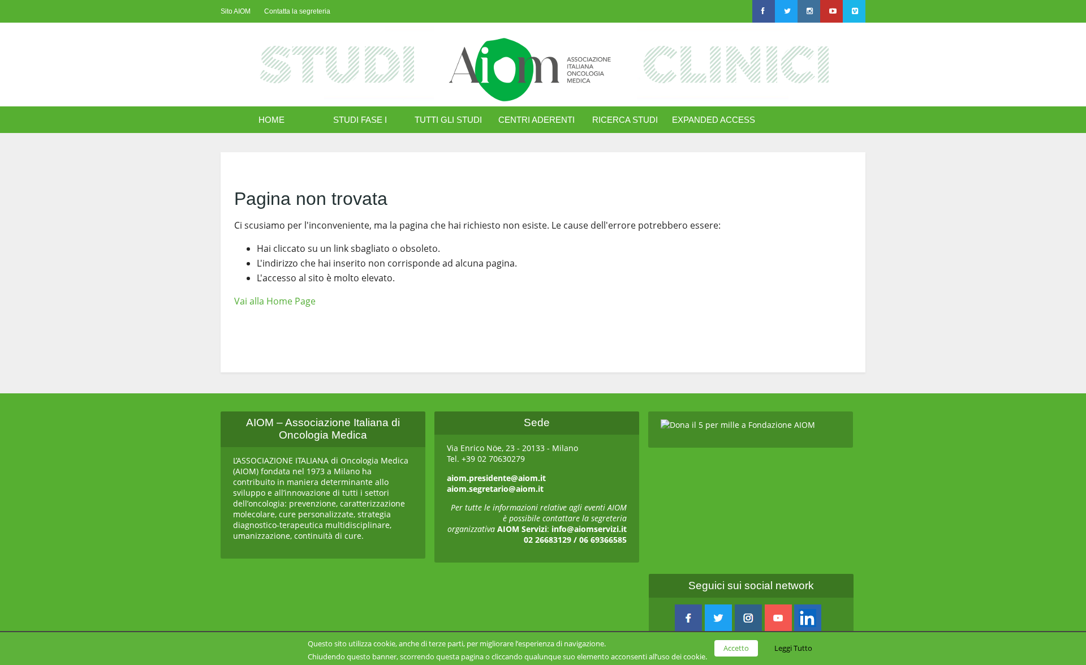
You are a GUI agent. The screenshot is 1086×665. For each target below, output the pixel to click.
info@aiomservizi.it (589, 529)
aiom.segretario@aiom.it (495, 488)
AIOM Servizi (522, 529)
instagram (748, 618)
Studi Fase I (360, 120)
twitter (718, 618)
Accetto (736, 648)
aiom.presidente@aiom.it (496, 478)
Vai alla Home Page (275, 301)
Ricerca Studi (625, 120)
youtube (778, 618)
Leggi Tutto (793, 648)
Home (271, 120)
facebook (688, 618)
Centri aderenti (536, 120)
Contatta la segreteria (297, 11)
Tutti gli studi (448, 120)
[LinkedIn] (807, 618)
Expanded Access (713, 120)
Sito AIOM (236, 11)
